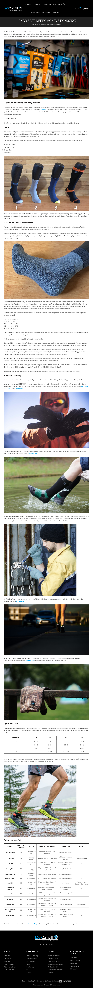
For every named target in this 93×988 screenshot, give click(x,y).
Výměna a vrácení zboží (55, 964)
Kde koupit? (47, 13)
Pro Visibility (20, 601)
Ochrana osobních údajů (55, 970)
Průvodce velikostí (10, 967)
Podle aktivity (50, 4)
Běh (27, 970)
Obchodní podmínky (54, 961)
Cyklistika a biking (31, 958)
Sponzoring (73, 963)
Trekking (10, 899)
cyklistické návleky (30, 924)
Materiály (7, 961)
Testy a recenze (9, 970)
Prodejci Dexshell (75, 960)
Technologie (8, 958)
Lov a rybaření (30, 961)
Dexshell (28, 4)
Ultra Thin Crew (10, 852)
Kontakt (56, 13)
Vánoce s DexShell (54, 956)
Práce (28, 964)
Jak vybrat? (73, 969)
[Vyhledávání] (75, 8)
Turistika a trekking (32, 956)
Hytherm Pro (10, 915)
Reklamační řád (52, 967)
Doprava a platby (53, 958)
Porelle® (43, 109)
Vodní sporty (30, 967)
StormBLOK (30, 660)
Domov (36, 24)
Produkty (38, 4)
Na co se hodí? (74, 966)
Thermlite (10, 863)
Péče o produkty (9, 964)
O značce (7, 956)
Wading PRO (10, 904)
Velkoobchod (35, 13)
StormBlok (10, 883)
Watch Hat (19, 389)
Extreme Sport (10, 894)
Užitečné (61, 4)
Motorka (28, 972)
